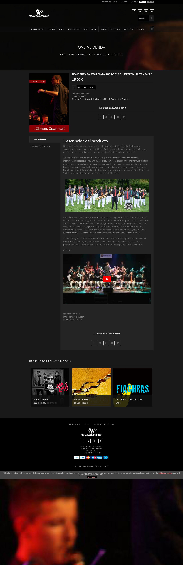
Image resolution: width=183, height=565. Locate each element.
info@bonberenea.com (92, 453)
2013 (78, 99)
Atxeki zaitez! (107, 2)
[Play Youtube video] (107, 279)
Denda (141, 29)
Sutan (93, 29)
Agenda (51, 29)
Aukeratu (48, 385)
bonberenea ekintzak (101, 99)
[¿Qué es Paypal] (76, 457)
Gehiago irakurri (131, 386)
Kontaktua (134, 2)
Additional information (41, 146)
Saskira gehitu (88, 87)
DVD (83, 96)
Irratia (104, 29)
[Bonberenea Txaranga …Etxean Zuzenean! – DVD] (49, 103)
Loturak (125, 2)
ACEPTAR (91, 477)
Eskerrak (116, 2)
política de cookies (165, 473)
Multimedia (129, 29)
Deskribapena (40, 139)
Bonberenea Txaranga (120, 99)
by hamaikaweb (103, 466)
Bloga (61, 29)
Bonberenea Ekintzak (77, 29)
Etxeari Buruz (37, 29)
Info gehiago (48, 390)
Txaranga (115, 29)
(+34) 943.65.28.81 (91, 451)
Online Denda (69, 54)
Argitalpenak (87, 99)
